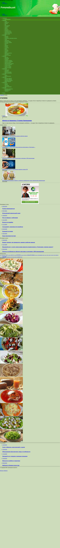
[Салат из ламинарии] (11, 441)
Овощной (7, 58)
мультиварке (40, 255)
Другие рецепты (8, 32)
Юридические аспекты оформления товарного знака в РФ (15, 169)
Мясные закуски (8, 78)
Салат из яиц (7, 65)
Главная (2, 95)
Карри (6, 51)
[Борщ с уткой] (11, 402)
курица (33, 255)
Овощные (7, 40)
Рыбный (6, 59)
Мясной (6, 57)
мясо (43, 255)
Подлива (7, 54)
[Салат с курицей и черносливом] (11, 271)
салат (4, 257)
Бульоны (7, 29)
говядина (3, 255)
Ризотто (6, 43)
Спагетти (7, 47)
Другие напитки (8, 86)
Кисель (6, 83)
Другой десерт (8, 76)
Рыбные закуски (8, 79)
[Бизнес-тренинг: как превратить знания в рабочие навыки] (8, 135)
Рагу (6, 44)
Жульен (6, 49)
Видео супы (7, 34)
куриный (29, 255)
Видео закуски (8, 81)
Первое (4, 20)
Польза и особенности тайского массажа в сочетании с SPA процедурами (18, 158)
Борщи (6, 23)
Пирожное (7, 69)
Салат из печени (8, 64)
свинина (8, 256)
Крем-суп (7, 22)
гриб (7, 255)
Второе (4, 35)
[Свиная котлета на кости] (11, 284)
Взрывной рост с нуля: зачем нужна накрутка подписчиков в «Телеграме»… (18, 147)
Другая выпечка (8, 73)
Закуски (4, 77)
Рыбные (6, 37)
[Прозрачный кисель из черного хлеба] (11, 389)
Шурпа (6, 28)
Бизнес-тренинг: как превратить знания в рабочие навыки (15, 136)
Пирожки (7, 70)
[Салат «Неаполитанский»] (11, 350)
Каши (6, 48)
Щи (5, 24)
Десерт (4, 74)
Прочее (4, 87)
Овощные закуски (8, 80)
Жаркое (6, 45)
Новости (6, 90)
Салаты (4, 56)
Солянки (6, 26)
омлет (50, 255)
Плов (6, 39)
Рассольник (7, 25)
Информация (7, 19)
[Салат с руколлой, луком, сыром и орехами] (11, 363)
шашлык (19, 256)
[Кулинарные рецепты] (8, 12)
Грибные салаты (8, 60)
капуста (12, 255)
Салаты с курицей (9, 61)
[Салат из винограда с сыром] (11, 428)
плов (54, 255)
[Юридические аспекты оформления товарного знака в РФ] (8, 168)
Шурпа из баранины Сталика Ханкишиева (17, 120)
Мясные (6, 36)
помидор (56, 255)
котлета (18, 255)
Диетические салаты (9, 63)
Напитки (4, 82)
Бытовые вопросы (9, 88)
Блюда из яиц (8, 41)
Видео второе (8, 55)
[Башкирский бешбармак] (11, 376)
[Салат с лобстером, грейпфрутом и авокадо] (11, 310)
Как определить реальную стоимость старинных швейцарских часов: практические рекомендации (23, 180)
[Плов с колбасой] (11, 415)
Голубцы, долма (8, 42)
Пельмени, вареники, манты (11, 38)
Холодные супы (8, 31)
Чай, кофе (7, 85)
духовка (9, 255)
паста (52, 255)
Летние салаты (8, 62)
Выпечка (4, 68)
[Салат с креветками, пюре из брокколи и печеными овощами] (11, 336)
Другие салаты (8, 67)
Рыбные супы (8, 30)
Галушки (6, 50)
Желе (6, 75)
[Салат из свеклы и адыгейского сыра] (11, 323)
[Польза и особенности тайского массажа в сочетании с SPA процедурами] (8, 157)
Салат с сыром (8, 66)
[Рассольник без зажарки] (11, 297)
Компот (6, 84)
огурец (47, 255)
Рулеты (6, 46)
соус (11, 256)
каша (15, 255)
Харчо (6, 27)
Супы (6, 21)
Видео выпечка (8, 71)
